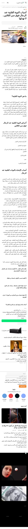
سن (5, 312)
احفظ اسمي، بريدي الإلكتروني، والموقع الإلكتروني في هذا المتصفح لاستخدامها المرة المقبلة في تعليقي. (15, 382)
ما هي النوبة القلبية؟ (21, 61)
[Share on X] (20, 23)
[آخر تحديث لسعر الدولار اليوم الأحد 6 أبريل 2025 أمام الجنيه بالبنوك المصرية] (14, 493)
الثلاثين (22, 312)
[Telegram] (4, 398)
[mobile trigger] (25, 3)
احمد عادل (20, 430)
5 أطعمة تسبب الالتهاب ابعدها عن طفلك (16, 278)
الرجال (19, 312)
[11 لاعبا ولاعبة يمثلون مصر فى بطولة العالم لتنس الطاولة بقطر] (14, 473)
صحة (24, 9)
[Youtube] (11, 398)
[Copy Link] (22, 323)
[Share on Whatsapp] (24, 51)
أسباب (18, 310)
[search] (10, 3)
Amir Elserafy (20, 26)
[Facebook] (23, 398)
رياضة (25, 485)
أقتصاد (25, 505)
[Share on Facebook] (23, 23)
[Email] (18, 23)
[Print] (16, 23)
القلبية (13, 312)
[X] (17, 398)
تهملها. (8, 312)
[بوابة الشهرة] (20, 3)
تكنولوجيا (25, 423)
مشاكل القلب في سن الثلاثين (13, 314)
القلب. (16, 312)
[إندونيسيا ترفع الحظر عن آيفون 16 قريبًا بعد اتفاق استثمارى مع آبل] (14, 415)
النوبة (11, 312)
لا (20, 314)
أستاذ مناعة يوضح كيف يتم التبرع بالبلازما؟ (16, 304)
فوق (22, 314)
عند (23, 314)
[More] (13, 23)
